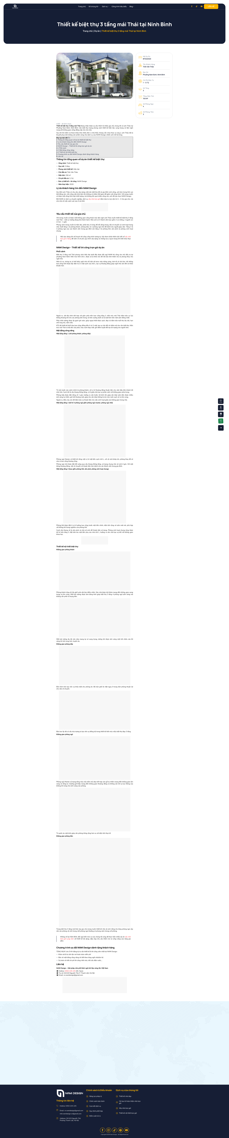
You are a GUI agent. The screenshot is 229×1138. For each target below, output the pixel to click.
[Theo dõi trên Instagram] (108, 1130)
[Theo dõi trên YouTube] (202, 6)
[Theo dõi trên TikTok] (197, 6)
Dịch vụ (105, 6)
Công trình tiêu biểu (119, 6)
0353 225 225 (70, 971)
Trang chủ (82, 6)
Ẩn (69, 138)
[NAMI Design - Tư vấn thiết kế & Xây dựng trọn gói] (15, 6)
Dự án (97, 31)
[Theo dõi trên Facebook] (192, 6)
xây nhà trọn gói (94, 199)
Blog (131, 6)
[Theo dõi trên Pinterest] (120, 1130)
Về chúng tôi (93, 6)
